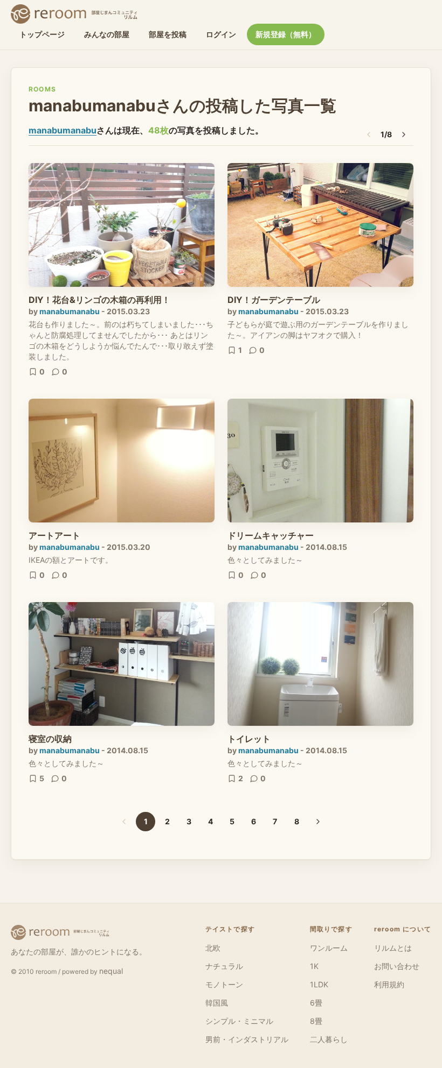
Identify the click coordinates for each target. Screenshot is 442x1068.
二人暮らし (329, 1039)
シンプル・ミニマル (239, 1020)
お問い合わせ (396, 966)
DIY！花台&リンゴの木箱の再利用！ (99, 299)
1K (314, 966)
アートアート (54, 535)
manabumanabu (62, 130)
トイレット (249, 738)
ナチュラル (224, 966)
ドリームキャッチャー (270, 535)
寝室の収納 (50, 738)
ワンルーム (329, 947)
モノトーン (224, 984)
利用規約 (389, 984)
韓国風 (216, 1002)
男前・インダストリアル (246, 1039)
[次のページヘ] (403, 134)
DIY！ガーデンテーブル (273, 299)
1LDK (319, 984)
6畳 (316, 1002)
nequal (111, 970)
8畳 (316, 1020)
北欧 (212, 947)
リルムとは (393, 947)
